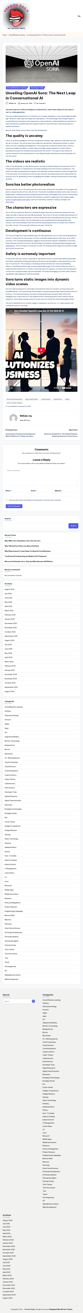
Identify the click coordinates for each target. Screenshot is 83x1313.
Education (8, 805)
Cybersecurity (10, 784)
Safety (67, 399)
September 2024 (11, 687)
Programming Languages (14, 911)
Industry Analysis (11, 860)
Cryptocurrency (10, 775)
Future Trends (10, 822)
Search (8, 519)
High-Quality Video (32, 399)
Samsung (8, 924)
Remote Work (10, 915)
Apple (7, 724)
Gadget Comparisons (13, 826)
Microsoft (8, 886)
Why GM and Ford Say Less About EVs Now (22, 546)
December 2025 (11, 623)
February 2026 (10, 615)
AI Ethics (8, 711)
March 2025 (9, 662)
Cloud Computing (11, 762)
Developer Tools (37, 88)
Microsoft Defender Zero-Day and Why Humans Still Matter (29, 561)
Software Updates (12, 937)
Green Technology (11, 839)
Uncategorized (10, 966)
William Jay (26, 415)
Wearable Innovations (13, 975)
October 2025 (10, 632)
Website (58, 491)
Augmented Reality (12, 737)
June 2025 (8, 649)
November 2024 (11, 679)
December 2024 (11, 674)
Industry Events (10, 864)
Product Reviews (11, 907)
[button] (25, 420)
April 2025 (8, 657)
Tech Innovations (11, 954)
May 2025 (8, 653)
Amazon (8, 720)
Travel (7, 962)
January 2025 (10, 670)
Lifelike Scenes (45, 399)
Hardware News (10, 847)
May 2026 (8, 602)
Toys (6, 958)
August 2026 (9, 589)
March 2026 (9, 611)
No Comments (41, 103)
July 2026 (8, 594)
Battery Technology (12, 741)
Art (6, 732)
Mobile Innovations (11, 894)
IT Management (10, 869)
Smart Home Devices (12, 928)
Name (9, 491)
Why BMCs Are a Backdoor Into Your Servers (22, 541)
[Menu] (79, 16)
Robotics (8, 920)
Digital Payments (11, 796)
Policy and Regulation (12, 903)
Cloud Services (10, 767)
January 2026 (10, 619)
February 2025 (10, 666)
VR (6, 971)
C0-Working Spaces (12, 758)
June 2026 (8, 598)
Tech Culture (9, 949)
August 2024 (9, 691)
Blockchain (9, 754)
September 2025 (11, 636)
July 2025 (8, 645)
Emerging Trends (11, 813)
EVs (6, 818)
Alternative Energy (11, 715)
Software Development (13, 932)
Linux (7, 881)
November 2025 (11, 628)
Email (34, 491)
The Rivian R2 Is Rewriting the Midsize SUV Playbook (26, 556)
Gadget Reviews (11, 830)
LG (6, 877)
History (7, 852)
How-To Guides (10, 856)
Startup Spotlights (11, 941)
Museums (8, 898)
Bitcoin (7, 749)
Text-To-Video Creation (14, 403)
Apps (7, 728)
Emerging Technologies (13, 809)
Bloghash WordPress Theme (60, 1309)
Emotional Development (14, 399)
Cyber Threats (10, 779)
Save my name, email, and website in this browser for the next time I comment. (35, 500)
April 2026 (8, 606)
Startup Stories (10, 945)
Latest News (9, 873)
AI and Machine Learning (17, 88)
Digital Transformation (13, 801)
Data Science (10, 788)
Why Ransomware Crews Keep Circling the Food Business (28, 551)
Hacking (8, 843)
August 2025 (9, 640)
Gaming (7, 835)
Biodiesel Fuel (10, 745)
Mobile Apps (9, 890)
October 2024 (10, 683)
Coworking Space (11, 771)
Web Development (11, 979)
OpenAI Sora (58, 399)
